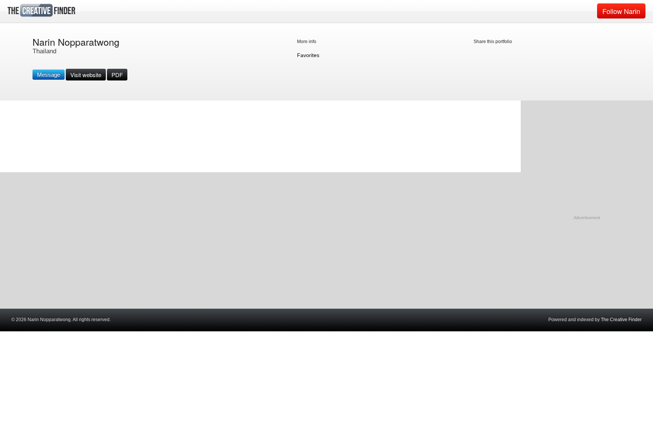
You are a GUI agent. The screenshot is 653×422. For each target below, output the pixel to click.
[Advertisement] (587, 268)
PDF (117, 75)
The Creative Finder (621, 319)
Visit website (85, 75)
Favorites (308, 55)
